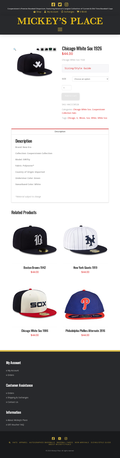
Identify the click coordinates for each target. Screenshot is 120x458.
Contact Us (13, 402)
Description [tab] (60, 131)
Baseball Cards (65, 442)
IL (77, 118)
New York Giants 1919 (85, 267)
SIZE (64, 78)
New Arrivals (82, 442)
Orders (11, 375)
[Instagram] (66, 4)
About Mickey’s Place (18, 420)
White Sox (102, 118)
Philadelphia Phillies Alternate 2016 (85, 330)
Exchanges (69, 11)
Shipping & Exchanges (18, 397)
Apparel (23, 442)
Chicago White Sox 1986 (34, 330)
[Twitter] (60, 4)
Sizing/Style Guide (78, 68)
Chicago (71, 118)
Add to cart (71, 95)
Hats (15, 442)
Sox (88, 118)
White (93, 118)
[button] (60, 29)
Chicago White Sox (82, 109)
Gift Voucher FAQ (16, 424)
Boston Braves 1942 (35, 267)
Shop (38, 11)
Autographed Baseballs (42, 442)
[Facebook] (53, 4)
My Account (52, 11)
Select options (36, 258)
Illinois (82, 118)
